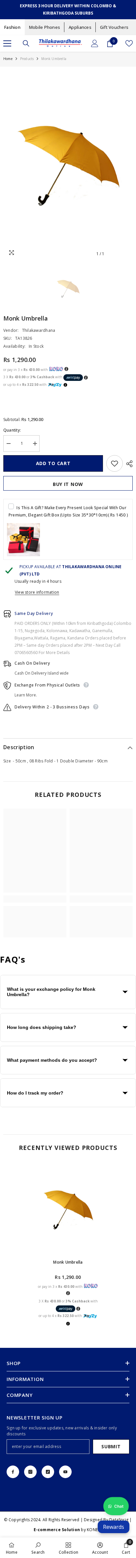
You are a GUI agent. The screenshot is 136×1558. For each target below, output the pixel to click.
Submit (110, 1446)
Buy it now (68, 484)
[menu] (7, 43)
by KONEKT (68, 1529)
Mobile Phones (44, 27)
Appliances (80, 27)
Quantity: (12, 430)
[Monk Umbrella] (68, 1209)
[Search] (26, 43)
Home (8, 58)
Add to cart (53, 463)
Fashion (12, 27)
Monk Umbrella (68, 1262)
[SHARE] (128, 464)
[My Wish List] (129, 43)
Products (27, 58)
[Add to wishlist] (114, 463)
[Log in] (94, 43)
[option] (68, 163)
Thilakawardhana (38, 330)
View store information (37, 592)
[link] (34, 899)
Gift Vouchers (114, 27)
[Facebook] (13, 1472)
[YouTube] (65, 1472)
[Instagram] (30, 1472)
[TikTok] (48, 1472)
